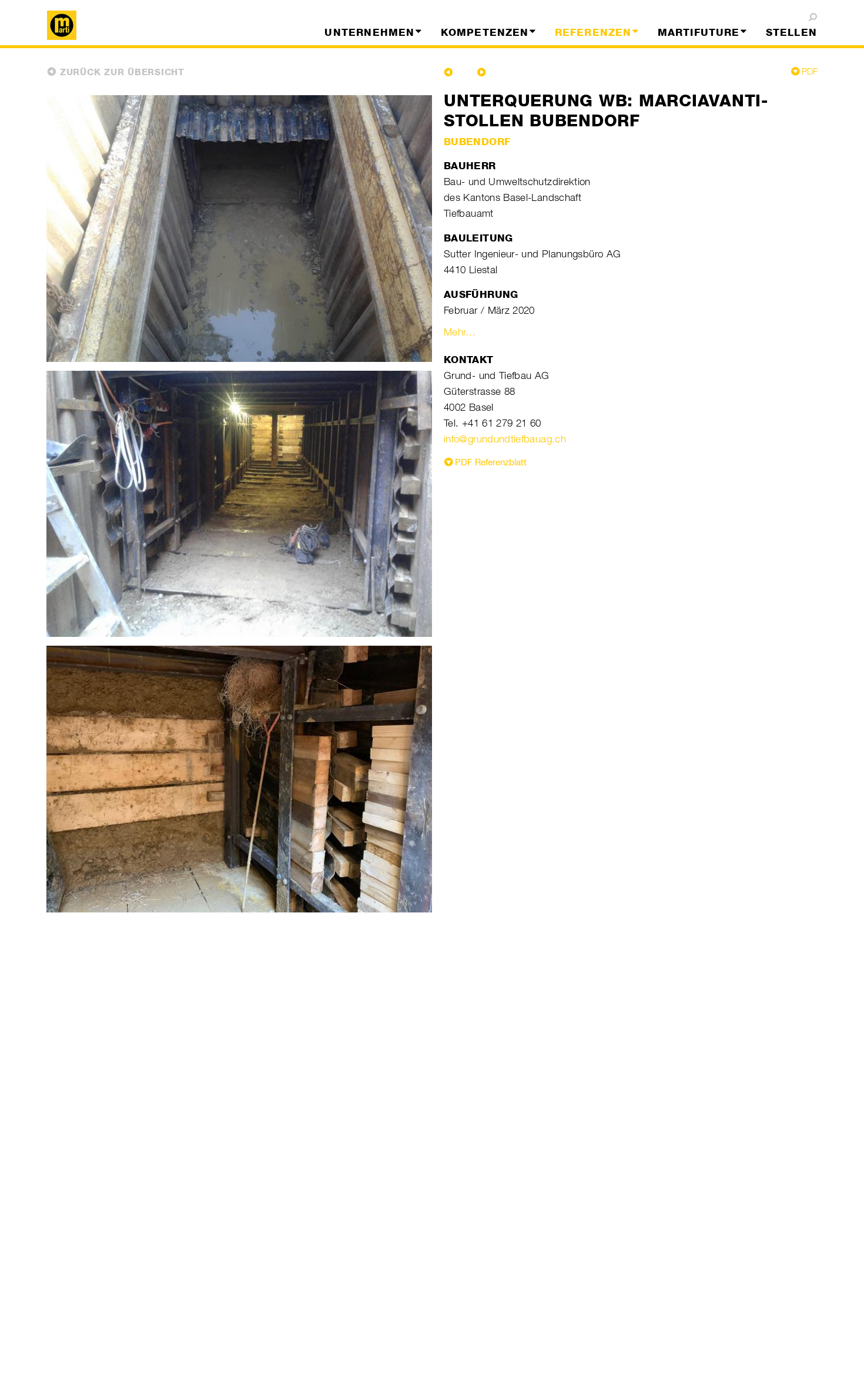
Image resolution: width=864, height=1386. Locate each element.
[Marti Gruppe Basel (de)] (134, 25)
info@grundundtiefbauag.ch (505, 439)
